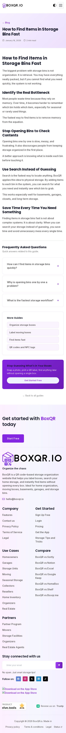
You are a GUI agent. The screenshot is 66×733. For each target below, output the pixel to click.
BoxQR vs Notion (45, 562)
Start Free (13, 438)
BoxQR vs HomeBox (47, 583)
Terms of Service (12, 532)
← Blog (6, 22)
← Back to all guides (33, 395)
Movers (6, 629)
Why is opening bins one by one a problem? (27, 284)
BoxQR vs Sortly (44, 557)
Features (7, 514)
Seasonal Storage (12, 580)
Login (38, 520)
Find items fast (17, 339)
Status (57, 727)
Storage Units (10, 568)
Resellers (7, 591)
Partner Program (11, 624)
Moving (6, 574)
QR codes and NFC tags (22, 347)
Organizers (8, 603)
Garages (7, 562)
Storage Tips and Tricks (45, 539)
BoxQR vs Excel (44, 568)
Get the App (42, 532)
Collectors (8, 585)
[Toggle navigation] (61, 5)
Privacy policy (13, 727)
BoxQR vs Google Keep (45, 576)
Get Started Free (33, 380)
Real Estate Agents (13, 647)
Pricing (39, 526)
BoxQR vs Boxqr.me (46, 595)
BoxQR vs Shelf (44, 589)
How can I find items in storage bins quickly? (28, 266)
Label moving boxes (20, 332)
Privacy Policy (10, 526)
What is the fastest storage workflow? (30, 300)
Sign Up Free (42, 514)
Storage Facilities (12, 635)
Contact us (8, 520)
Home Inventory (11, 597)
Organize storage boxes (22, 325)
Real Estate (8, 608)
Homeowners (10, 557)
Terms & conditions (33, 727)
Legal (5, 537)
